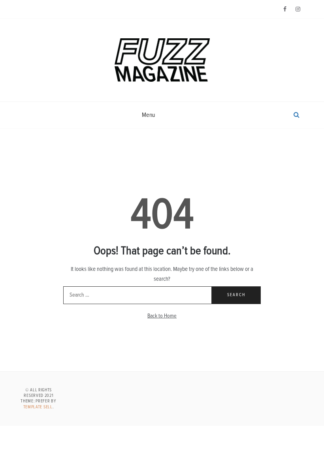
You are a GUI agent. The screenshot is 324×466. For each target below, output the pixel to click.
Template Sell (38, 407)
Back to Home (162, 316)
